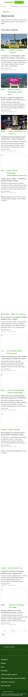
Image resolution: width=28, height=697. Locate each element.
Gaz (25, 131)
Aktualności (5, 12)
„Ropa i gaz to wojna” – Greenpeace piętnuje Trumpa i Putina (13, 180)
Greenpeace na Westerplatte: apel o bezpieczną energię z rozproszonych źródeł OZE (13, 57)
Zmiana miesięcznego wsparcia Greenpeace (13, 678)
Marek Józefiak (4, 408)
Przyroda (3, 351)
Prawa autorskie (5, 685)
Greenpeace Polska (5, 149)
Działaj (19, 351)
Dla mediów (4, 670)
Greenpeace (4, 429)
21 (25, 630)
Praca (2, 667)
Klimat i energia (3, 50)
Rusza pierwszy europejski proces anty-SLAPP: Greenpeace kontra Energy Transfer (12, 434)
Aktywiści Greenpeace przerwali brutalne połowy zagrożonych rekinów (12, 572)
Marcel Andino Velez (6, 68)
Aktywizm (13, 52)
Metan (10, 94)
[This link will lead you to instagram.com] (5, 653)
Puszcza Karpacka (12, 353)
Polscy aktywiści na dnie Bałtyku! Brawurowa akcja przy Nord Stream (13, 397)
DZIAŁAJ (4, 6)
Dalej (3, 634)
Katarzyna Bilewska (5, 191)
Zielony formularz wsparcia (9, 674)
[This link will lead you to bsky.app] (17, 653)
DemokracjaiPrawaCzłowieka (15, 175)
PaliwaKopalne (12, 92)
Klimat (12, 50)
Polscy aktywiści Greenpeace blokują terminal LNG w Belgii (14, 318)
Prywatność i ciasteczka (8, 682)
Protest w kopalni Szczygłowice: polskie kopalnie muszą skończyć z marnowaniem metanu (13, 99)
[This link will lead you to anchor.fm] (14, 653)
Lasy (8, 351)
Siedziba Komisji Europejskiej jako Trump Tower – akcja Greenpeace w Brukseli (13, 138)
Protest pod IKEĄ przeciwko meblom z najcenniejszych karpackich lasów (14, 357)
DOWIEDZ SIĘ (14, 6)
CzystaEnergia (19, 50)
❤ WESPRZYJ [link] (19, 2)
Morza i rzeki (18, 568)
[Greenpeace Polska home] (9, 2)
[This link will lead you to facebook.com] (2, 653)
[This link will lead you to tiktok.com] (11, 653)
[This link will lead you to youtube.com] (8, 653)
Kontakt (3, 663)
